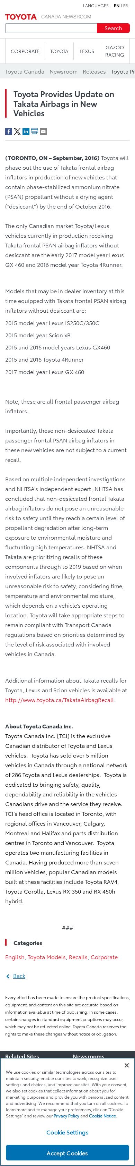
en (116, 5)
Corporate (104, 957)
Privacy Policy (66, 1115)
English (15, 957)
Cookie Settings (67, 1132)
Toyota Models (47, 957)
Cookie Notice (102, 1115)
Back (19, 975)
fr (125, 5)
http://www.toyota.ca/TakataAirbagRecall (59, 699)
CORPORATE (25, 51)
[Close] (126, 1065)
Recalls (78, 957)
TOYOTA (59, 51)
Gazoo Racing (114, 51)
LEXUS (87, 51)
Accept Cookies (67, 1153)
